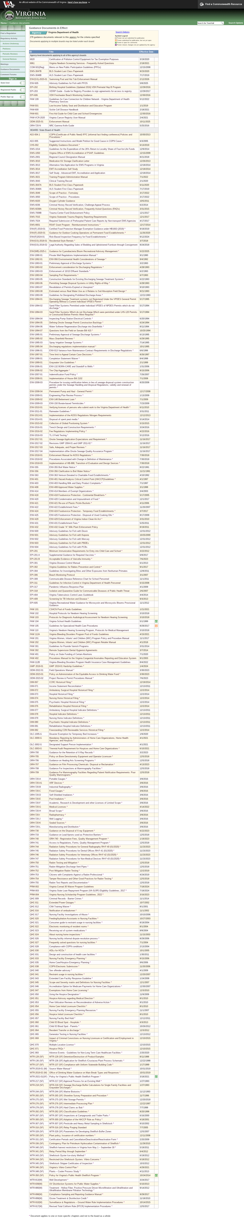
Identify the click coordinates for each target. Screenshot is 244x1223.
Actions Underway (11, 44)
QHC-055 (34, 1010)
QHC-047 (34, 990)
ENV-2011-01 (36, 411)
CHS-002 (34, 145)
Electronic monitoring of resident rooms (68, 926)
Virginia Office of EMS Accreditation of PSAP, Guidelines (76, 153)
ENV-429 (34, 519)
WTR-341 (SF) (37, 1151)
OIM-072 (34, 690)
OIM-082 (34, 730)
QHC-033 (34, 958)
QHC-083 (34, 1052)
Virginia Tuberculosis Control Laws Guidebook (71, 595)
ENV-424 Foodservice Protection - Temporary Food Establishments (81, 511)
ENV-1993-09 (36, 295)
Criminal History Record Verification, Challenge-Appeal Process (79, 205)
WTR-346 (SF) (37, 1167)
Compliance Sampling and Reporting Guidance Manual (75, 1194)
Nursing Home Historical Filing (63, 698)
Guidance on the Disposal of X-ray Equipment (71, 831)
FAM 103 (34, 617)
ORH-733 (34, 835)
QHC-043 (34, 978)
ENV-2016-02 (36, 431)
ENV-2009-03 (36, 403)
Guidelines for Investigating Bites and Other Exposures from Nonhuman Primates (88, 571)
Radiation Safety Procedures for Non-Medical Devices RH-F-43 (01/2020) (84, 858)
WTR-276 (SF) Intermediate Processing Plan (71, 1103)
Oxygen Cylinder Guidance (62, 201)
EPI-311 (34, 583)
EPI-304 (34, 571)
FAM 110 (34, 630)
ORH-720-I (35, 815)
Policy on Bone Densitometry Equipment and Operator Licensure (80, 756)
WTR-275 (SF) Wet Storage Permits (66, 1099)
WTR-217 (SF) (37, 1081)
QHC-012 (34, 906)
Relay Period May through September (67, 1151)
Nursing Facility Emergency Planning (67, 958)
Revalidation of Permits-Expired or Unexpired (70, 287)
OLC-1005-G (36, 734)
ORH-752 (34, 870)
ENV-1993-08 (36, 291)
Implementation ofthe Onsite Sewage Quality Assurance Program (80, 451)
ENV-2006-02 (36, 370)
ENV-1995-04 (36, 346)
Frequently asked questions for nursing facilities (72, 942)
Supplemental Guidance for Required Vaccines (71, 555)
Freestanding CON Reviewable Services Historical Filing (76, 730)
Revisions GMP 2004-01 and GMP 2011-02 (70, 443)
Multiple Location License (61, 1044)
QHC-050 (34, 994)
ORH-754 (34, 878)
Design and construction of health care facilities (72, 954)
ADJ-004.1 (35, 134)
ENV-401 (34, 479)
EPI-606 (34, 95)
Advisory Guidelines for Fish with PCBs (68, 547)
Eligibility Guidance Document (63, 145)
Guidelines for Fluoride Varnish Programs (69, 646)
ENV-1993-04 (36, 275)
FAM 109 (34, 99)
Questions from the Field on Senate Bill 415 (70, 330)
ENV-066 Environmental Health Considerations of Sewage (77, 259)
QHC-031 (34, 954)
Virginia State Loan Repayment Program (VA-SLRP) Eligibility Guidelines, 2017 (87, 890)
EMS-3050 (35, 197)
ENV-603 (34, 543)
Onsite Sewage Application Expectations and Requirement (77, 439)
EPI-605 (34, 603)
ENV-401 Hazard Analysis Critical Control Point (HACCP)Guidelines (82, 479)
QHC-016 (34, 910)
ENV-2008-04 (36, 391)
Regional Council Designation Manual (67, 157)
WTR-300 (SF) (37, 1119)
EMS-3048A (35, 189)
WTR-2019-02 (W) (38, 1072)
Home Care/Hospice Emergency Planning (69, 962)
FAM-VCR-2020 (37, 117)
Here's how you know (77, 2)
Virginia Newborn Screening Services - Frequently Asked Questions (81, 63)
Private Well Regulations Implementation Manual (72, 255)
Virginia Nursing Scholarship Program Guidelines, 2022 (75, 894)
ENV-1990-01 (36, 255)
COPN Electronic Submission (63, 966)
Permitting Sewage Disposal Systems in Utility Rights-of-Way (78, 283)
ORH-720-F (35, 803)
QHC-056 (34, 1014)
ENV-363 (34, 475)
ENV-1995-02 (36, 338)
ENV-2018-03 (36, 463)
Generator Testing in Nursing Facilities (67, 1034)
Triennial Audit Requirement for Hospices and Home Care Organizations (83, 748)
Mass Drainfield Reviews (61, 338)
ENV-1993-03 (36, 271)
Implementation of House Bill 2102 (65, 378)
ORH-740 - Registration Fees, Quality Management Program (78, 838)
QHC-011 (34, 902)
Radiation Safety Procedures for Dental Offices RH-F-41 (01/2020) (81, 850)
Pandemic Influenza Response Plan (66, 587)
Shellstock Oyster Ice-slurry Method (66, 1155)
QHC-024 (34, 934)
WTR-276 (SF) (37, 1103)
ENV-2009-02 (36, 399)
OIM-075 (34, 702)
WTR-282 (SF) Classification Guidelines (68, 1111)
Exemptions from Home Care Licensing (68, 990)
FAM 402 (34, 658)
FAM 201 (34, 638)
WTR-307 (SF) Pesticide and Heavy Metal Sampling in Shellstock (81, 1123)
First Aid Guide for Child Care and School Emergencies (75, 113)
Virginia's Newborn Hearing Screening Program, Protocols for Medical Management (89, 630)
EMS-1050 (35, 153)
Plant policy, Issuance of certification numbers (71, 1135)
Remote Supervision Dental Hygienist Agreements (73, 650)
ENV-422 (34, 507)
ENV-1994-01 (36, 299)
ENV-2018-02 (36, 459)
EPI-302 (34, 567)
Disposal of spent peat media (63, 419)
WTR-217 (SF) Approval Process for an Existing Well (75, 1081)
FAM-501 (34, 105)
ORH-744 (34, 846)
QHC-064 (34, 1030)
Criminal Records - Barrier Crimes (65, 898)
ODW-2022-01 (36, 670)
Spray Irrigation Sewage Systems (65, 342)
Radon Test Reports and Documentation (68, 882)
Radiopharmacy (56, 815)
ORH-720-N (35, 125)
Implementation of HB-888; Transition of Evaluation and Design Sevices (83, 463)
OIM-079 (34, 718)
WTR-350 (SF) (37, 1175)
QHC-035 (34, 962)
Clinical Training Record (60, 181)
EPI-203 (34, 91)
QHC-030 (34, 950)
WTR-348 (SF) (37, 1171)
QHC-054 (34, 1006)
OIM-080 (34, 722)
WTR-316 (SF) (37, 1127)
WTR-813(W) (36, 1180)
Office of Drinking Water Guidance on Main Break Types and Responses (84, 1072)
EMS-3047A (35, 185)
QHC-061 (34, 1026)
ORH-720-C (35, 791)
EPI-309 (34, 579)
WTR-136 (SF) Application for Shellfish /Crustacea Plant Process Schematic (86, 1060)
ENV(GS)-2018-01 (38, 241)
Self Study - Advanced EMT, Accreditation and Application (77, 173)
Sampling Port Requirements (63, 275)
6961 (32, 63)
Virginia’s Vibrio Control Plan (63, 1167)
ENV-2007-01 (36, 374)
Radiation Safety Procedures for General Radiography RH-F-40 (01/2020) (84, 846)
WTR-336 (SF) (37, 1143)
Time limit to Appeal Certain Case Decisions (70, 354)
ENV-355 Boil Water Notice (62, 467)
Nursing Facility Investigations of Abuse (68, 914)
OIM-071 (34, 686)
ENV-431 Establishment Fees (63, 523)
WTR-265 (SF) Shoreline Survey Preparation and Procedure (78, 1095)
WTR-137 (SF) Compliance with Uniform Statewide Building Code (80, 1064)
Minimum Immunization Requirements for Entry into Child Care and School (85, 551)
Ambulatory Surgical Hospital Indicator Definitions (73, 710)
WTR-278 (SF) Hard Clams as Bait (66, 1107)
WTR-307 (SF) (37, 1123)
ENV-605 (34, 83)
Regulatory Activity (8, 38)
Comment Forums (8, 74)
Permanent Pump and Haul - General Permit (70, 391)
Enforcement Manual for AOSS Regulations (70, 455)
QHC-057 (34, 1018)
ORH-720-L (35, 827)
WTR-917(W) (36, 1206)
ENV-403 (34, 483)
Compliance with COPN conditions (65, 946)
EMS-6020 (35, 201)
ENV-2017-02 (36, 443)
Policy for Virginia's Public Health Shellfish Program (74, 1175)
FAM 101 (34, 609)
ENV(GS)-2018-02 (38, 245)
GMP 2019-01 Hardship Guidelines (65, 666)
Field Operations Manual (61, 670)
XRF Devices (55, 783)
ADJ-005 (34, 141)
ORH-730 (34, 831)
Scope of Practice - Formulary (63, 193)
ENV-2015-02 (36, 423)
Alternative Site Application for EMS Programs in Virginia (76, 165)
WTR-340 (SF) (37, 1147)
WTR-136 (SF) (37, 1060)
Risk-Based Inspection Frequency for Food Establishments (77, 237)
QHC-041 (34, 974)
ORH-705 (34, 756)
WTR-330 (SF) (37, 1135)
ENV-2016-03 (36, 435)
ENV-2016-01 (36, 427)
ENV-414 (34, 491)
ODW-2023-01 (36, 674)
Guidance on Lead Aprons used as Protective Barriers (75, 835)
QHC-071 (34, 1048)
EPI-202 (34, 87)
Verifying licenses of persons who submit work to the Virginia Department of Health (89, 407)
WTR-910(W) (36, 1202)
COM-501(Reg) (37, 67)
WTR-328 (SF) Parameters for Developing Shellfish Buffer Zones (80, 1131)
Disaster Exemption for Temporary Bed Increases (73, 734)
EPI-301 (34, 563)
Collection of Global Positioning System (68, 423)
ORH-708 (34, 768)
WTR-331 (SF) (37, 1139)
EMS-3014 (35, 169)
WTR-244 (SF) (37, 1091)
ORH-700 (34, 752)
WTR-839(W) (36, 1184)
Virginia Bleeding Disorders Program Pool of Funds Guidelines (79, 634)
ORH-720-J (35, 819)
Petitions (6, 49)
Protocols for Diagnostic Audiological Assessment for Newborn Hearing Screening (88, 617)
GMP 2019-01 (36, 666)
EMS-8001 (35, 225)
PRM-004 (34, 894)
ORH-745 (34, 850)
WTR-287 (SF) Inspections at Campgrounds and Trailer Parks (78, 1115)
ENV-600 (34, 531)
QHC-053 (34, 1002)
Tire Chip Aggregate (58, 370)
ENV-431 (34, 523)
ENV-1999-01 (36, 362)
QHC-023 (34, 930)
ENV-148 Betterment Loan (61, 399)
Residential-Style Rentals (61, 241)
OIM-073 (34, 694)
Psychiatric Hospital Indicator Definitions (68, 722)
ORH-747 (34, 858)
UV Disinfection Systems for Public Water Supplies (74, 1184)
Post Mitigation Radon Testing (63, 870)
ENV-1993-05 (36, 279)
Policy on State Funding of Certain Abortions (70, 654)
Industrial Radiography (60, 787)
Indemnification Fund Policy (62, 374)
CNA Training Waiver (59, 906)
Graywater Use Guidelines (61, 362)
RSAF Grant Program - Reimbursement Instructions (74, 225)
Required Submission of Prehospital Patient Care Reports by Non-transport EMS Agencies (92, 221)
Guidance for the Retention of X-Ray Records (71, 752)
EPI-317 (34, 587)
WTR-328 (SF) (37, 1131)
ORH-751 (34, 866)
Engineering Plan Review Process (65, 395)
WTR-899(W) (36, 1198)
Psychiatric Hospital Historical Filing (66, 702)
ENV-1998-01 (36, 358)
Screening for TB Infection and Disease (68, 599)
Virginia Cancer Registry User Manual (67, 117)
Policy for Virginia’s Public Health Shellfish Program (74, 1076)
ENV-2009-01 (36, 395)
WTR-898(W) (36, 1194)
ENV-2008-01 (36, 378)
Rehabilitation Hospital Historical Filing (67, 706)
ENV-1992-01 (36, 259)
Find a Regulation (8, 33)
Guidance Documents (10, 69)
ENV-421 (34, 503)
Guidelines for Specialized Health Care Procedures (73, 626)
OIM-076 (34, 706)
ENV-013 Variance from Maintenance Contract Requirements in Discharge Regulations (90, 350)
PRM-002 (34, 886)
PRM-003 (34, 890)
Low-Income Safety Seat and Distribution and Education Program (80, 105)
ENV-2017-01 (36, 439)
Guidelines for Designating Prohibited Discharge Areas (75, 295)
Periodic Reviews (10, 54)
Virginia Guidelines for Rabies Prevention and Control (74, 567)
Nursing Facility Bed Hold (61, 1018)
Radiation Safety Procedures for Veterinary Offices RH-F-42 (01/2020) (82, 854)
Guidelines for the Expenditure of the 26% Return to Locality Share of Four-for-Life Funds (92, 149)
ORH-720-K (35, 823)
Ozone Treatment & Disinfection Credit (67, 1198)
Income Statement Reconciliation (65, 686)
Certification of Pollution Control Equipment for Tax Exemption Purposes (84, 59)
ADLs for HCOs (56, 950)
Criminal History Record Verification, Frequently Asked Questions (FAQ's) (84, 209)
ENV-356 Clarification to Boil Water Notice (69, 471)
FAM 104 (34, 621)
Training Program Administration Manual (68, 177)
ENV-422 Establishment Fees (63, 507)
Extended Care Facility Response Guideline (70, 978)
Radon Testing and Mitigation (63, 862)
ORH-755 (34, 882)
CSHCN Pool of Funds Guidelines (65, 609)
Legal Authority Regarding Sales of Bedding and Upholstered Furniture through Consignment (93, 245)
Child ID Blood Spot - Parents (63, 1026)
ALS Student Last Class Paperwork (66, 75)
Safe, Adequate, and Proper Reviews (67, 447)
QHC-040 (34, 970)
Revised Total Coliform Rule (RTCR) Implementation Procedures (80, 1206)
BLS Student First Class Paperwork (66, 185)
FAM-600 (34, 109)
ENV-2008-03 (36, 382)
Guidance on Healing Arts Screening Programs (71, 760)
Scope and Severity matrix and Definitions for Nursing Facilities (79, 982)
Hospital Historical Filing (61, 694)
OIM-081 (34, 726)
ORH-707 (34, 764)
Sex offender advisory (59, 970)
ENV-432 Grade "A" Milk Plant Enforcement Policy (73, 527)
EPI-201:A (35, 555)
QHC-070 (34, 1044)
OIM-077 (34, 710)
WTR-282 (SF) (37, 1111)
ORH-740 (34, 838)
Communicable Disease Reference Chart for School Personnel (79, 579)
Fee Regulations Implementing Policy (67, 431)
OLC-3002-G (36, 744)
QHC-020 (34, 918)
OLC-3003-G (36, 748)
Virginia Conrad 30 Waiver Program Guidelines (71, 886)
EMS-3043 (35, 181)
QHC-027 (34, 942)
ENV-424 (34, 511)
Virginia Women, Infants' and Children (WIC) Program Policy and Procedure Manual (89, 638)
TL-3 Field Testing (58, 435)
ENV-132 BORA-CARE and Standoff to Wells (71, 366)
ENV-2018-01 (36, 455)
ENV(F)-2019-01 (37, 229)
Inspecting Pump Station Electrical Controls (70, 318)
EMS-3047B (35, 71)
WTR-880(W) (36, 1188)
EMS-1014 (35, 149)
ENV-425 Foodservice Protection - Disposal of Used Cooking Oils (80, 515)
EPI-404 (34, 595)
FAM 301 (34, 646)
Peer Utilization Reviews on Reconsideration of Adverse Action (79, 1002)
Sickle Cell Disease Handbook (63, 109)
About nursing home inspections (64, 934)
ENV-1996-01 (36, 350)
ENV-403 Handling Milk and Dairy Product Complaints (75, 483)
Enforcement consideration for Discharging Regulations (75, 267)
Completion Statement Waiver (63, 358)
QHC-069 (34, 1038)
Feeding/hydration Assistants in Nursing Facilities (73, 918)
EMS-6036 (35, 205)
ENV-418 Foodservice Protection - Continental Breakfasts (77, 495)
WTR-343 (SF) (37, 1155)
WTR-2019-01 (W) (38, 1068)
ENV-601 (34, 535)
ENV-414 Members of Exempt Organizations (71, 491)
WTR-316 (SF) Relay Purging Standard (67, 1127)
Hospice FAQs (56, 1048)
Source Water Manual (59, 1068)
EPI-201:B (35, 559)
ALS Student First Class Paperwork (66, 189)
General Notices (10, 59)
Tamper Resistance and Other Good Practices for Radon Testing (80, 878)
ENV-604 (34, 547)
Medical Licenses (57, 807)
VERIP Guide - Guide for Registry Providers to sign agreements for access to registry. (90, 91)
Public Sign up (7, 97)
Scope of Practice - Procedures (64, 197)
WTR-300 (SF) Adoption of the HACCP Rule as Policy (75, 1119)
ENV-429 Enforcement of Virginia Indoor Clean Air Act (75, 519)
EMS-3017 (35, 173)
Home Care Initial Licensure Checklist (67, 1006)
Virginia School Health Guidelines (65, 621)
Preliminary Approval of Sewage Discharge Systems (74, 334)
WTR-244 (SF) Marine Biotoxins (65, 1091)
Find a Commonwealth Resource (223, 4)
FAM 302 (34, 650)
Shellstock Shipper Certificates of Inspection (70, 1163)
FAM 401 (34, 654)
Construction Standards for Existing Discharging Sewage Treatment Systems (86, 279)
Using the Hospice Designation (64, 994)
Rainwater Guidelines (59, 411)
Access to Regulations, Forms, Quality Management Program (79, 842)
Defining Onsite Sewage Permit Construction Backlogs (75, 322)
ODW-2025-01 (36, 121)
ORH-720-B (35, 787)
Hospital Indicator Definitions (63, 714)
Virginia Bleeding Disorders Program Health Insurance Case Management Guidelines (89, 662)
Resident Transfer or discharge (64, 1030)
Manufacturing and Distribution (64, 827)
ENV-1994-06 (36, 326)
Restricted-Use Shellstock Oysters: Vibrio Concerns (74, 1159)
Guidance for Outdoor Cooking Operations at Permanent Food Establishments (86, 233)
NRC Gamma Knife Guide (61, 125)
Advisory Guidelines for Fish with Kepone (69, 535)
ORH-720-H (35, 811)
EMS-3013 (35, 165)
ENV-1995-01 (36, 334)
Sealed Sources (57, 823)
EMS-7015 (35, 217)
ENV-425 (34, 515)
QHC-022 (34, 926)
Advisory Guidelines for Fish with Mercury (69, 539)
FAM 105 (34, 626)
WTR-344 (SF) (37, 1159)
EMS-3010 (35, 161)
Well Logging (55, 819)
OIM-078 (34, 714)
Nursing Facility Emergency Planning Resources (72, 1010)
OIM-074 (34, 698)
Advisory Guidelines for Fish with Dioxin (68, 531)
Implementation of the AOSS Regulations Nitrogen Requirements (80, 415)
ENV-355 (34, 467)
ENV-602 (34, 539)
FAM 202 (34, 642)
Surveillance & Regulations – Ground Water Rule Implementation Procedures (86, 1202)
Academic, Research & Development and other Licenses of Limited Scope (85, 803)
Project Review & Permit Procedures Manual (70, 678)
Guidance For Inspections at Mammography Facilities (75, 768)
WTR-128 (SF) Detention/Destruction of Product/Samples (76, 1056)
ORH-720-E (35, 799)
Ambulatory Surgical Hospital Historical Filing (71, 690)
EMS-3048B (35, 75)
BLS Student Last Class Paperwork (66, 71)
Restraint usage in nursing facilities (66, 974)
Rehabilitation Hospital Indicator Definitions (69, 726)
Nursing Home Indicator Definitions (66, 718)
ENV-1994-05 (36, 322)
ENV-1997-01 (36, 354)
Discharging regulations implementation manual (72, 346)
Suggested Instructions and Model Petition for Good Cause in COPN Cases (85, 141)
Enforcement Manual (59, 121)
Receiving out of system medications (67, 930)
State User (5, 83)
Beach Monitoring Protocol (62, 575)
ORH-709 (34, 772)
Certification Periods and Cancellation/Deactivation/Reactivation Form (82, 1139)
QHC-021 (34, 922)
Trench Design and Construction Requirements (71, 427)
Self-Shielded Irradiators (60, 795)
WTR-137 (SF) (37, 1064)
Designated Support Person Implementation (70, 744)
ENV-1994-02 (36, 305)
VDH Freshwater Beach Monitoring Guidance (70, 95)
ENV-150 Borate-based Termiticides (66, 403)
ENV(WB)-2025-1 (38, 251)
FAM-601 (34, 113)
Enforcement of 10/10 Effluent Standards (69, 271)
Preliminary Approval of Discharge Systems (70, 263)
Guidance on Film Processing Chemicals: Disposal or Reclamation (81, 764)
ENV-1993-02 (36, 267)
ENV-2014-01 (36, 419)
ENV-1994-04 (36, 318)
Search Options (236, 23)
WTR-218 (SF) (37, 1085)
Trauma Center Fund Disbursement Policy (69, 213)
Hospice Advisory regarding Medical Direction (71, 998)
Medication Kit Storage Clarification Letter (69, 161)
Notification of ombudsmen (62, 910)
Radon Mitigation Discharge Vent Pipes (68, 866)
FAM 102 (34, 613)
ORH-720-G (35, 807)
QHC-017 (34, 914)
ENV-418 (34, 495)
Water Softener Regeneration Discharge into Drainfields (75, 326)
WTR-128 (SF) (37, 1056)
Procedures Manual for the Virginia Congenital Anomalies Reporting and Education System (92, 658)
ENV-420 (34, 499)
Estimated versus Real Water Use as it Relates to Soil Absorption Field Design (87, 291)
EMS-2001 (35, 157)
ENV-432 (34, 527)
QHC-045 (34, 982)
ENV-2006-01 (36, 366)
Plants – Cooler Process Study (64, 1171)
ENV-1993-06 (36, 283)
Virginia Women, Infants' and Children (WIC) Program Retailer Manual (82, 642)
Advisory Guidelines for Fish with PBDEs (69, 543)
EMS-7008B (35, 213)
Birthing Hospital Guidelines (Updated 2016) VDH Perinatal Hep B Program (85, 87)
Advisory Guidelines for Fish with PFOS (68, 83)
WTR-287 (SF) (37, 1115)
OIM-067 (34, 682)
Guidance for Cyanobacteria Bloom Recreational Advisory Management (83, 251)
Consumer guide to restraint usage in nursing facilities (75, 922)
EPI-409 (34, 599)
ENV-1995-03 (36, 342)
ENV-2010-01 (36, 407)
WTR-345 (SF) (37, 1163)
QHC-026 (34, 938)
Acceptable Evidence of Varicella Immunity (70, 559)
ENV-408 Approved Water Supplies (66, 487)
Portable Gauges (57, 779)
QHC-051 (34, 998)
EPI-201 (34, 551)
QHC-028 (34, 946)
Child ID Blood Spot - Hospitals (64, 1022)
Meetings (4, 64)
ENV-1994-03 (36, 312)
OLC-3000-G (36, 738)
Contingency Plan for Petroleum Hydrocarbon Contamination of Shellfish (84, 1143)
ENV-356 (34, 471)
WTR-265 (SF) (37, 1095)
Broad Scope (55, 811)
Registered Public (8, 90)
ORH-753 (34, 874)
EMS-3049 (35, 193)
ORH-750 (34, 862)
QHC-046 (34, 986)
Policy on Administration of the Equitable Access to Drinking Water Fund (84, 674)
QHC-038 (34, 966)
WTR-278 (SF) (37, 1107)
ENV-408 (34, 487)
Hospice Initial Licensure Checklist (65, 1014)
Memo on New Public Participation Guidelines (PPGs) (75, 67)
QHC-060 (34, 1022)
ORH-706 (34, 760)
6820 (32, 59)
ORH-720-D (35, 795)
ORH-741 (34, 842)
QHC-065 (34, 1034)
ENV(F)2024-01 (37, 237)
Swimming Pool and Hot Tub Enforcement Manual (73, 79)
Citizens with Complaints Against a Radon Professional (75, 874)
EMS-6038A (35, 209)
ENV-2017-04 (36, 451)
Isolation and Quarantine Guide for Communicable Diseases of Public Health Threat (89, 591)
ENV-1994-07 (36, 330)
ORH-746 (34, 854)
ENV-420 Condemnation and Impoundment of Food (73, 499)
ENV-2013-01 (36, 415)
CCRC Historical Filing (60, 682)
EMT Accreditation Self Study (63, 169)
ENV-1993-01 (36, 263)
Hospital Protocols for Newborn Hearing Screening (73, 613)
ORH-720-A (35, 779)
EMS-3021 (35, 177)
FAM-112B (35, 662)
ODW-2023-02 (36, 678)
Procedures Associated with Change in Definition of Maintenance (80, 459)
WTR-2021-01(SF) (38, 1076)
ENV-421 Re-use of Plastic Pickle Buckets (69, 503)
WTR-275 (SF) (37, 1099)
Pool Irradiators (56, 799)
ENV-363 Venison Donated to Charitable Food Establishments (79, 475)
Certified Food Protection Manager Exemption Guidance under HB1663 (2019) (86, 229)
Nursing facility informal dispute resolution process (73, 938)
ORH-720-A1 (36, 783)
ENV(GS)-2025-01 (38, 79)
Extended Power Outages (61, 902)
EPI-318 (34, 591)
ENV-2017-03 (36, 447)
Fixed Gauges (56, 791)
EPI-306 (34, 575)
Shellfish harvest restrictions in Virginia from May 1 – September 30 (82, 1147)
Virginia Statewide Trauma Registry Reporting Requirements (78, 217)
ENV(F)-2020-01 (37, 233)
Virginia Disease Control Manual (64, 563)
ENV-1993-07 (36, 287)
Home (4, 23)
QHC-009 (34, 898)
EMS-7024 (35, 221)
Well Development (58, 1180)
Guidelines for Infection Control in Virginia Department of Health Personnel (85, 583)
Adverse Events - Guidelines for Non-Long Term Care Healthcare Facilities (85, 1052)
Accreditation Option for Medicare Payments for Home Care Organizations (85, 986)
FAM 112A (35, 634)
